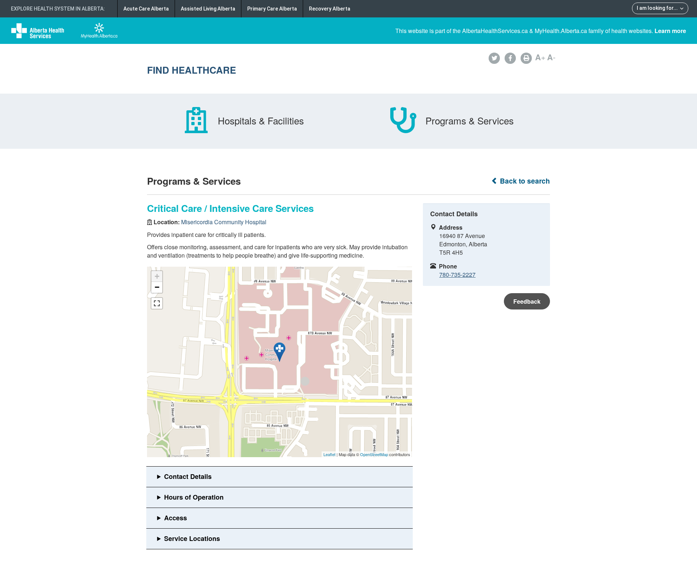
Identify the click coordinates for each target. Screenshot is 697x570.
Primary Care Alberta (272, 9)
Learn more (670, 30)
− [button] (157, 287)
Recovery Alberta (329, 9)
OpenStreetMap (374, 454)
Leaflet (329, 454)
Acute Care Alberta (146, 9)
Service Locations (192, 538)
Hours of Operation (194, 497)
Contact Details (188, 476)
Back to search (524, 181)
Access (175, 517)
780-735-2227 (457, 274)
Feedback (527, 301)
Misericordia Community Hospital (223, 222)
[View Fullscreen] (156, 303)
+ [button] (157, 276)
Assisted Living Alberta (208, 9)
